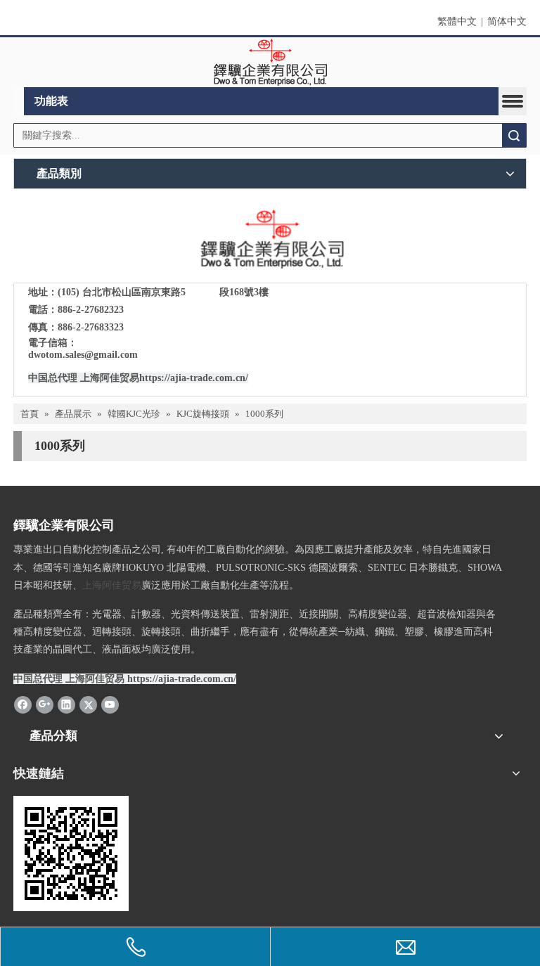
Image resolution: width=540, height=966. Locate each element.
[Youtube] (110, 704)
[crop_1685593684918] (270, 239)
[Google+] (44, 704)
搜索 (514, 135)
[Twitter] (88, 704)
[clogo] (270, 62)
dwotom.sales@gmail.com (83, 354)
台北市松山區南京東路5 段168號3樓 (175, 292)
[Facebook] (23, 704)
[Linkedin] (66, 704)
